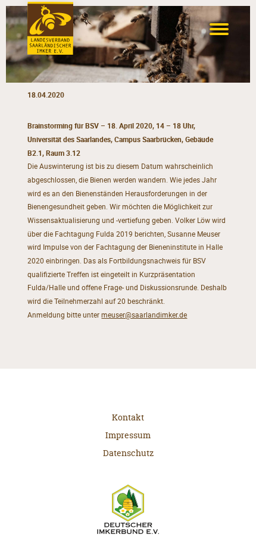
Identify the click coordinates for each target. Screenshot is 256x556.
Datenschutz (128, 452)
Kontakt (128, 417)
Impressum (128, 435)
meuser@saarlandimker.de (144, 315)
